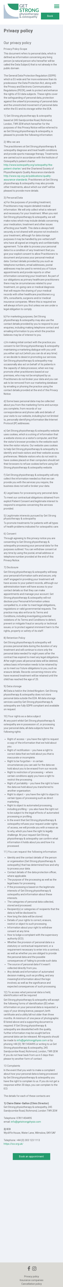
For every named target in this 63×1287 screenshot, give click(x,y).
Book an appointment (31, 1156)
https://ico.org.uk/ (13, 1143)
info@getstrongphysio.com (32, 1040)
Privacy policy (31, 1276)
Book (50, 16)
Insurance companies (31, 1280)
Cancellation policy (31, 1283)
